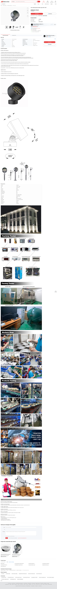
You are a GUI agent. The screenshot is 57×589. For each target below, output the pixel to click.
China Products (13, 583)
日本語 (37, 584)
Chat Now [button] (50, 13)
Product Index (41, 583)
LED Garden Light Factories (26, 577)
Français (18, 584)
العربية (32, 584)
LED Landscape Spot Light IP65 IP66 (19, 563)
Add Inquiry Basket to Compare (15, 30)
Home (1, 5)
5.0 (46, 36)
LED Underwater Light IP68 (45, 563)
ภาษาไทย (41, 584)
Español (13, 584)
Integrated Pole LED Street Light (23, 573)
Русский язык (21, 584)
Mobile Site (45, 583)
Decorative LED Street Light (31, 573)
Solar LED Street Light (39, 573)
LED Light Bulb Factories (11, 577)
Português (16, 584)
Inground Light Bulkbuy (20, 579)
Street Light (2, 573)
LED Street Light (14, 5)
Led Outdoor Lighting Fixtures (5, 579)
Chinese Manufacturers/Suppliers (19, 583)
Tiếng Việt (46, 584)
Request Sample (45, 15)
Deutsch (27, 584)
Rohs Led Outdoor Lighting (50, 577)
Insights (48, 583)
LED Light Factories (3, 577)
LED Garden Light (8, 573)
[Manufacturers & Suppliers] (5, 1)
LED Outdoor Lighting (9, 5)
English (10, 584)
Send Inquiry (37, 13)
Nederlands (30, 584)
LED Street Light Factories (18, 577)
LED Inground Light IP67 (31, 563)
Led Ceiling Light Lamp (13, 579)
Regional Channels (38, 583)
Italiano (24, 584)
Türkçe (43, 584)
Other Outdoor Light (3, 566)
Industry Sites (33, 583)
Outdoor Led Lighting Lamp (42, 577)
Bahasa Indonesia (50, 584)
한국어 (34, 584)
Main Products (2, 563)
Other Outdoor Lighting (14, 573)
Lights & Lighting (4, 5)
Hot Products (9, 583)
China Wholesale (25, 583)
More (1, 580)
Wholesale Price (29, 583)
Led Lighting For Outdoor (34, 577)
